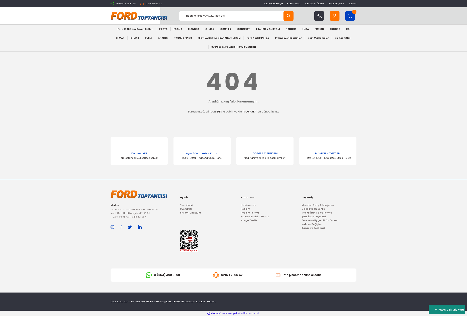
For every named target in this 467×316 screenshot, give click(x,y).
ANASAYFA (249, 111)
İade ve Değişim (312, 224)
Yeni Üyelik (186, 205)
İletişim (352, 3)
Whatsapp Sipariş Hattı (449, 309)
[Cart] (350, 16)
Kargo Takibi (249, 220)
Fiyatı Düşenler (336, 3)
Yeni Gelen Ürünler (314, 3)
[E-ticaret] (233, 313)
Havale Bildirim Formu (255, 216)
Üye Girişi (186, 209)
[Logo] (139, 16)
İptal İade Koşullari (314, 216)
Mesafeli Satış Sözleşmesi (318, 205)
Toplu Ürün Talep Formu (317, 212)
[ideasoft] (214, 313)
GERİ (219, 111)
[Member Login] (334, 16)
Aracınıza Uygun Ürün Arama (320, 220)
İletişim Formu (250, 212)
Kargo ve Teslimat (313, 228)
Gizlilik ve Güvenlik (313, 209)
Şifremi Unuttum (190, 212)
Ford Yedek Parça (273, 3)
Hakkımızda (293, 3)
